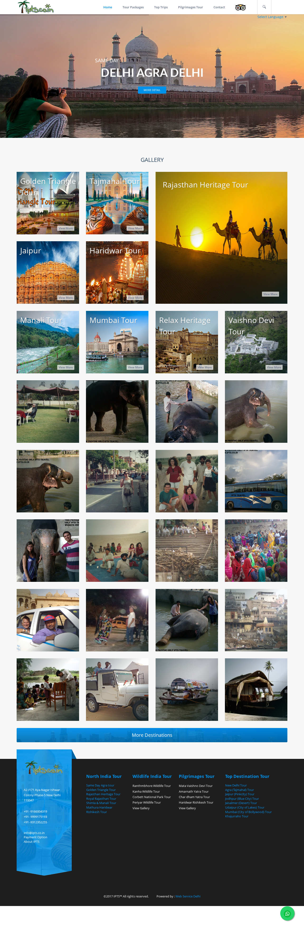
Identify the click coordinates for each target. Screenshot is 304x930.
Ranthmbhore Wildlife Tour (152, 786)
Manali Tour (41, 320)
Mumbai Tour (113, 320)
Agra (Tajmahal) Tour (239, 790)
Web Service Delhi (187, 896)
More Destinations (152, 735)
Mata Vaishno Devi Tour (196, 786)
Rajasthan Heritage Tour (205, 184)
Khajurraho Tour (236, 816)
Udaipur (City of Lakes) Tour (244, 807)
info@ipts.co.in (34, 833)
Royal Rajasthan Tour (101, 798)
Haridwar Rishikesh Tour (196, 802)
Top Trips (161, 7)
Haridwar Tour (115, 250)
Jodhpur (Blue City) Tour (242, 798)
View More (66, 228)
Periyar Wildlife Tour (147, 802)
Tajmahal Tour (115, 181)
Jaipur (30, 250)
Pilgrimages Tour (190, 7)
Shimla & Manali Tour (101, 803)
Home (107, 7)
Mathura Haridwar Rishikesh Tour (99, 809)
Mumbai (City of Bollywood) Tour (248, 812)
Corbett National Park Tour (152, 797)
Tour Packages (133, 7)
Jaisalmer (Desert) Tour (241, 803)
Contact (219, 7)
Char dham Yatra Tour (194, 797)
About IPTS (31, 841)
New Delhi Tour (236, 785)
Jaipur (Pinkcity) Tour (239, 794)
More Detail (152, 90)
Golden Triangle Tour (101, 790)
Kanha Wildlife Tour (146, 791)
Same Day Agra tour (100, 785)
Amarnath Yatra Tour (194, 791)
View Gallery (141, 808)
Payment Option (35, 837)
